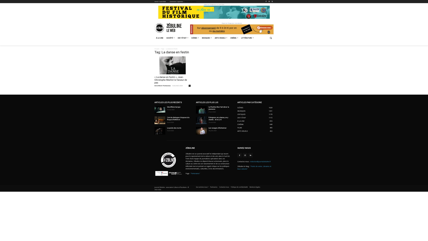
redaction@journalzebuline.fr (260, 161)
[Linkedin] (250, 155)
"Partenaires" (195, 173)
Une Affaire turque (173, 107)
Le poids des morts (174, 128)
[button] (271, 38)
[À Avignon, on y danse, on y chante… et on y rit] (201, 120)
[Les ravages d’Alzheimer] (201, 131)
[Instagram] (269, 1)
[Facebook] (266, 1)
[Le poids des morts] (159, 131)
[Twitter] (272, 1)
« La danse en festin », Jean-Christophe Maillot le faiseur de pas (170, 80)
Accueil (156, 49)
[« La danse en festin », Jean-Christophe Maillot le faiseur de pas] (172, 65)
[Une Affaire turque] (159, 110)
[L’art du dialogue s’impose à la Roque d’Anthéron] (159, 120)
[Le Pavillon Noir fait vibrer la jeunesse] (201, 110)
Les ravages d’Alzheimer (218, 128)
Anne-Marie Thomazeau (162, 85)
